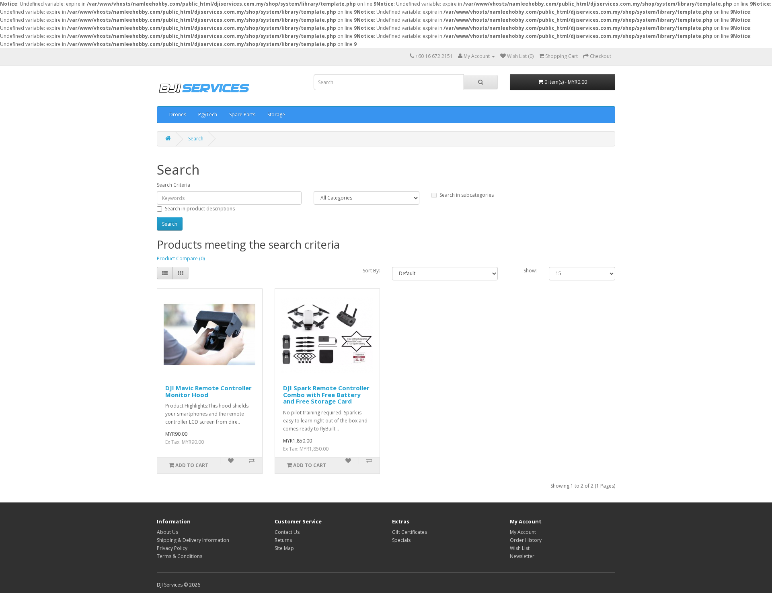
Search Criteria (173, 184)
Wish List (520, 548)
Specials (401, 540)
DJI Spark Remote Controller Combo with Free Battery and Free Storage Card (326, 394)
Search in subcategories (466, 194)
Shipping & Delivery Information (193, 540)
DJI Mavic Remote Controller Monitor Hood (208, 391)
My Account (523, 532)
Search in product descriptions (200, 208)
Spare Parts (242, 114)
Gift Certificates (409, 532)
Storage (276, 114)
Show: (530, 270)
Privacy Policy (172, 548)
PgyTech (207, 114)
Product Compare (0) (181, 258)
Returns (283, 540)
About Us (167, 532)
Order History (526, 540)
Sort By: (371, 270)
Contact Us (287, 532)
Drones (177, 114)
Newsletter (522, 556)
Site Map (284, 548)
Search (195, 138)
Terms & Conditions (179, 556)
